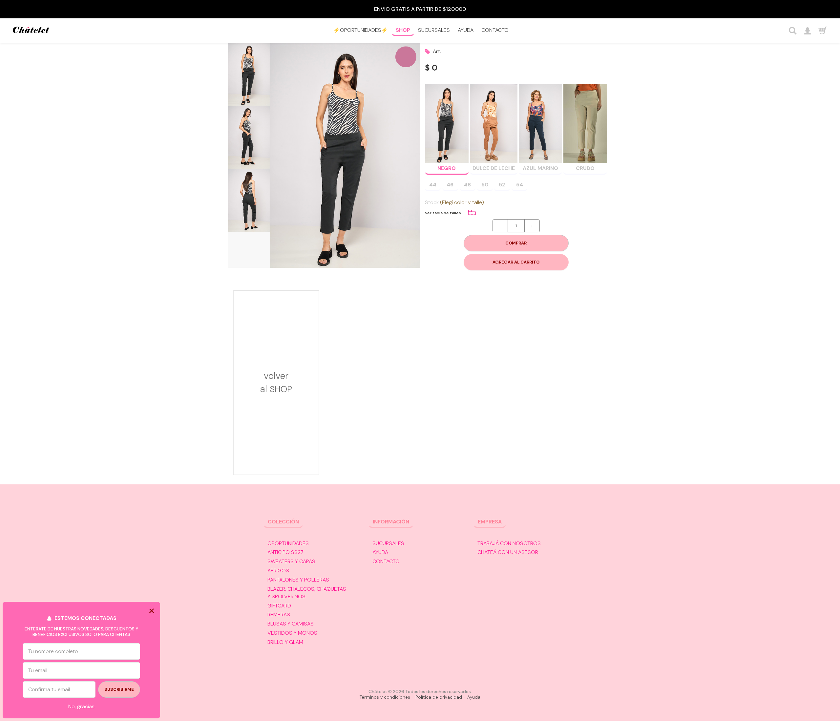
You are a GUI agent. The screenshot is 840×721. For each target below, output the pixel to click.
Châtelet (31, 31)
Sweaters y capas (291, 561)
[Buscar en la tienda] (793, 31)
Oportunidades (288, 543)
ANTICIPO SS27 (285, 552)
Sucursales (434, 30)
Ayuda (465, 30)
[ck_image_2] (249, 137)
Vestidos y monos (292, 632)
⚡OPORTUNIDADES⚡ (360, 30)
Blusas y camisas (290, 623)
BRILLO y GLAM (285, 642)
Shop (403, 30)
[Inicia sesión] (807, 31)
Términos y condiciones (385, 697)
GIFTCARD (279, 605)
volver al (276, 382)
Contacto (495, 30)
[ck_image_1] (249, 74)
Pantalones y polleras (298, 579)
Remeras (278, 614)
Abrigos (278, 570)
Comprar (516, 243)
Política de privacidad (438, 697)
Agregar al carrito (516, 262)
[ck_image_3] (249, 200)
